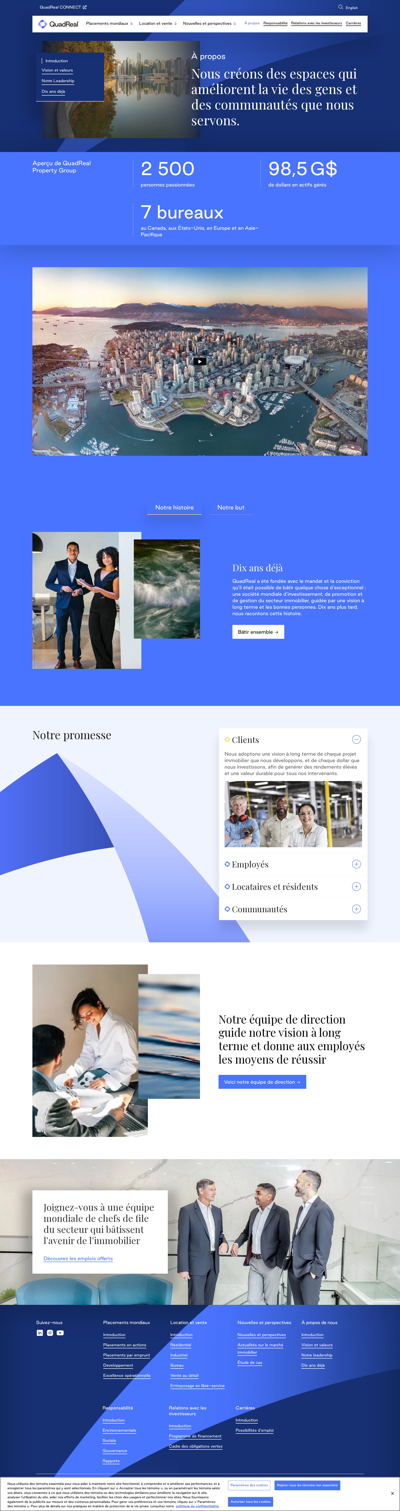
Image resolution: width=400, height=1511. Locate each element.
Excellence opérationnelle (127, 1375)
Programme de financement (195, 1436)
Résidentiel (180, 1345)
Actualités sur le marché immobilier (260, 1348)
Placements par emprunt (126, 1355)
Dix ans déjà (313, 1365)
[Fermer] (393, 1493)
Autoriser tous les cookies (251, 1501)
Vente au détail (184, 1375)
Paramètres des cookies (249, 1485)
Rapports (111, 1460)
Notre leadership (316, 1355)
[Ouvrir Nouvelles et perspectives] (235, 23)
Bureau (177, 1365)
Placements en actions (124, 1345)
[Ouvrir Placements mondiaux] (131, 23)
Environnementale (119, 1430)
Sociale (109, 1440)
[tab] (174, 507)
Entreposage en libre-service (197, 1385)
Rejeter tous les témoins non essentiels (307, 1485)
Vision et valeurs (317, 1345)
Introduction (114, 1334)
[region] (200, 1494)
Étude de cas (250, 1362)
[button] (55, 61)
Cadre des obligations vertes (195, 1446)
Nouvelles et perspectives (262, 1334)
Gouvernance (115, 1450)
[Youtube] (60, 1333)
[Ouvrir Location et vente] (175, 23)
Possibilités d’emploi (255, 1430)
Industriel (179, 1355)
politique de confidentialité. (197, 1506)
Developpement (118, 1365)
